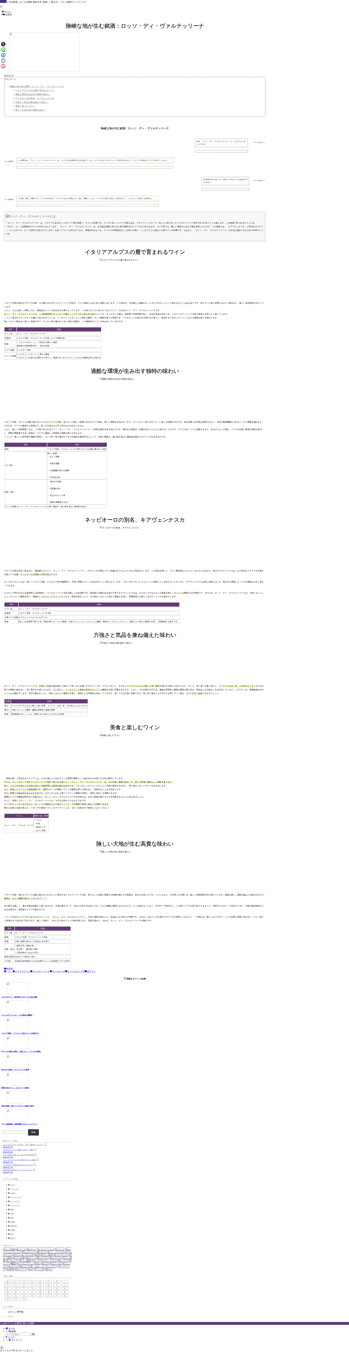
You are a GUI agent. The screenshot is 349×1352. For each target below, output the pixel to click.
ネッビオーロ (58, 971)
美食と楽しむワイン (25, 106)
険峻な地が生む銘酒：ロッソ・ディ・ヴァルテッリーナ (37, 86)
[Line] (3, 49)
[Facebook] (3, 55)
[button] (33, 1334)
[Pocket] (3, 66)
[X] (3, 44)
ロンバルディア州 (76, 971)
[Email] (3, 60)
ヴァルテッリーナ (41, 971)
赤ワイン (91, 971)
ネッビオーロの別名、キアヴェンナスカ (35, 98)
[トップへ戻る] (1, 1347)
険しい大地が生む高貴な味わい (30, 110)
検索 (33, 1132)
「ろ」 (9, 971)
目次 (6, 79)
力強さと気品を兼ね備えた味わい (31, 102)
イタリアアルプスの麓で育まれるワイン (35, 90)
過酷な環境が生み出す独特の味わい (32, 94)
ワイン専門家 (8, 1317)
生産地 (9, 968)
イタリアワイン (22, 971)
